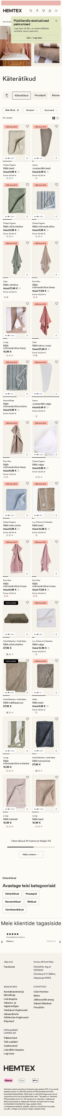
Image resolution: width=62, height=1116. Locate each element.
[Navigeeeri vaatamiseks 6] (57, 219)
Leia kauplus (10, 998)
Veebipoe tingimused (15, 1010)
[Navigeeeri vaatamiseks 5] (52, 219)
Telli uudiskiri (11, 1041)
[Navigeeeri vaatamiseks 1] (7, 219)
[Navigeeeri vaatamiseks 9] (55, 637)
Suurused (49, 110)
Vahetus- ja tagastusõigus (11, 1004)
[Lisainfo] (18, 172)
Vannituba (7, 22)
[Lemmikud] (43, 10)
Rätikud (31, 901)
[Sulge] (56, 21)
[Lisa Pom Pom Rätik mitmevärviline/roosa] (27, 573)
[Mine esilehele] (12, 10)
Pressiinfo (39, 1007)
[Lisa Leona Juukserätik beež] (56, 158)
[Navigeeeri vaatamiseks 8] (52, 637)
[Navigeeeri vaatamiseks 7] (49, 637)
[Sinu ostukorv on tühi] (50, 10)
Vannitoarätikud (14, 909)
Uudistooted (10, 1045)
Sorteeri (30, 110)
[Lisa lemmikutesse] (27, 126)
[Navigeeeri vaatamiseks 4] (47, 219)
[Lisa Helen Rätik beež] (56, 692)
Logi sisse (9, 1053)
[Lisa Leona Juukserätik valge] (56, 394)
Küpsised (9, 1021)
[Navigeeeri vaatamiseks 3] (25, 219)
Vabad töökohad (42, 1003)
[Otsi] (31, 10)
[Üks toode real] (57, 118)
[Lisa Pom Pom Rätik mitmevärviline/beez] (56, 275)
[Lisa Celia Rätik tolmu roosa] (56, 335)
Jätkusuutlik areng (44, 999)
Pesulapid (40, 95)
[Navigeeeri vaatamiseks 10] (58, 637)
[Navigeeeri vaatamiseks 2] (16, 219)
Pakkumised (10, 1037)
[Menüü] (56, 10)
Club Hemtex (41, 991)
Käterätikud (21, 95)
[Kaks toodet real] (53, 118)
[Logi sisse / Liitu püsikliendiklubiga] (37, 10)
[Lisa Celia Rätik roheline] (27, 275)
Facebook (9, 966)
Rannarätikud (13, 901)
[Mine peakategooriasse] (7, 95)
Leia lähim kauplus (14, 1049)
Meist (37, 995)
